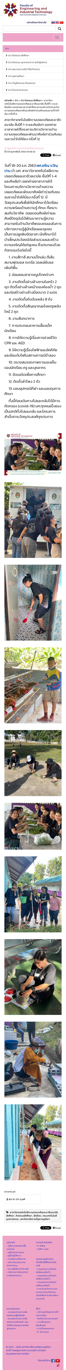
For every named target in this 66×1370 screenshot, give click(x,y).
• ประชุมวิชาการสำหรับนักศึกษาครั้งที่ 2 (46, 1277)
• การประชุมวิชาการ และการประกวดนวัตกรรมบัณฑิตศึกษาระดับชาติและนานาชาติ (47, 1293)
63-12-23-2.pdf (17, 1199)
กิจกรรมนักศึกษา (24, 1216)
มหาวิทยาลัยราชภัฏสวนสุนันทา (35, 1219)
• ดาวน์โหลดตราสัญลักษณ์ (43, 1323)
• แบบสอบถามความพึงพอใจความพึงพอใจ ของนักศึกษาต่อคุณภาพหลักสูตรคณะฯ (18, 1323)
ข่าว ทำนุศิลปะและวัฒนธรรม (21, 83)
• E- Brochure (42, 1331)
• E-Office (40, 1245)
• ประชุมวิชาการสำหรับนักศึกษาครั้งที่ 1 (46, 1284)
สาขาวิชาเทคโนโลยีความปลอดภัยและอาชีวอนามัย (34, 1212)
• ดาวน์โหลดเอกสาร (45, 1328)
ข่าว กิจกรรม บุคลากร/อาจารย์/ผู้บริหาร (27, 62)
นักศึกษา (10, 1216)
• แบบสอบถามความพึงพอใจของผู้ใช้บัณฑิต (17, 1313)
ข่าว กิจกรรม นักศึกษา (18, 55)
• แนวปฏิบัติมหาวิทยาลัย (18, 1268)
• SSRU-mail (42, 1249)
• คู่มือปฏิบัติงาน (14, 1255)
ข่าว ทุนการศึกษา (16, 76)
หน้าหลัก (8, 100)
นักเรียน (37, 1216)
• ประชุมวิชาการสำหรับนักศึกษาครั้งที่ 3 (46, 1270)
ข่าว (7, 48)
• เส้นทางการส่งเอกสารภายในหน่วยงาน (17, 1273)
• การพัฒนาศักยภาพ (16, 1259)
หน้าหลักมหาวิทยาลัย (37, 22)
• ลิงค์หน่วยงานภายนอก (47, 1318)
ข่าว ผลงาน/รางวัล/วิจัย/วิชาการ (24, 69)
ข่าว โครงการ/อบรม (18, 90)
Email (58, 155)
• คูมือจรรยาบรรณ (15, 1252)
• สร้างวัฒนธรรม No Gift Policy (16, 1264)
